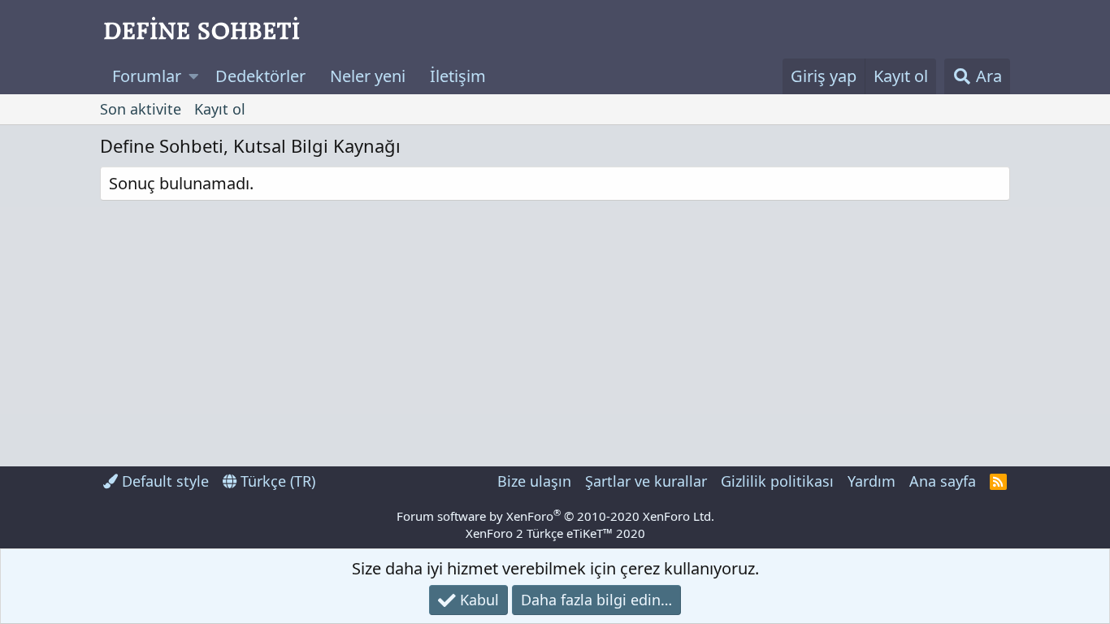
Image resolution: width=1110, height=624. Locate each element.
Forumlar (146, 76)
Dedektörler (260, 76)
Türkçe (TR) (275, 481)
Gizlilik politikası (777, 481)
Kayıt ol (219, 109)
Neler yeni (367, 76)
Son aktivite (140, 109)
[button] (193, 76)
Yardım (871, 481)
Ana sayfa (942, 481)
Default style (163, 481)
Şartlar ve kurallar (646, 481)
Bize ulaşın (534, 481)
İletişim (458, 76)
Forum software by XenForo (555, 516)
